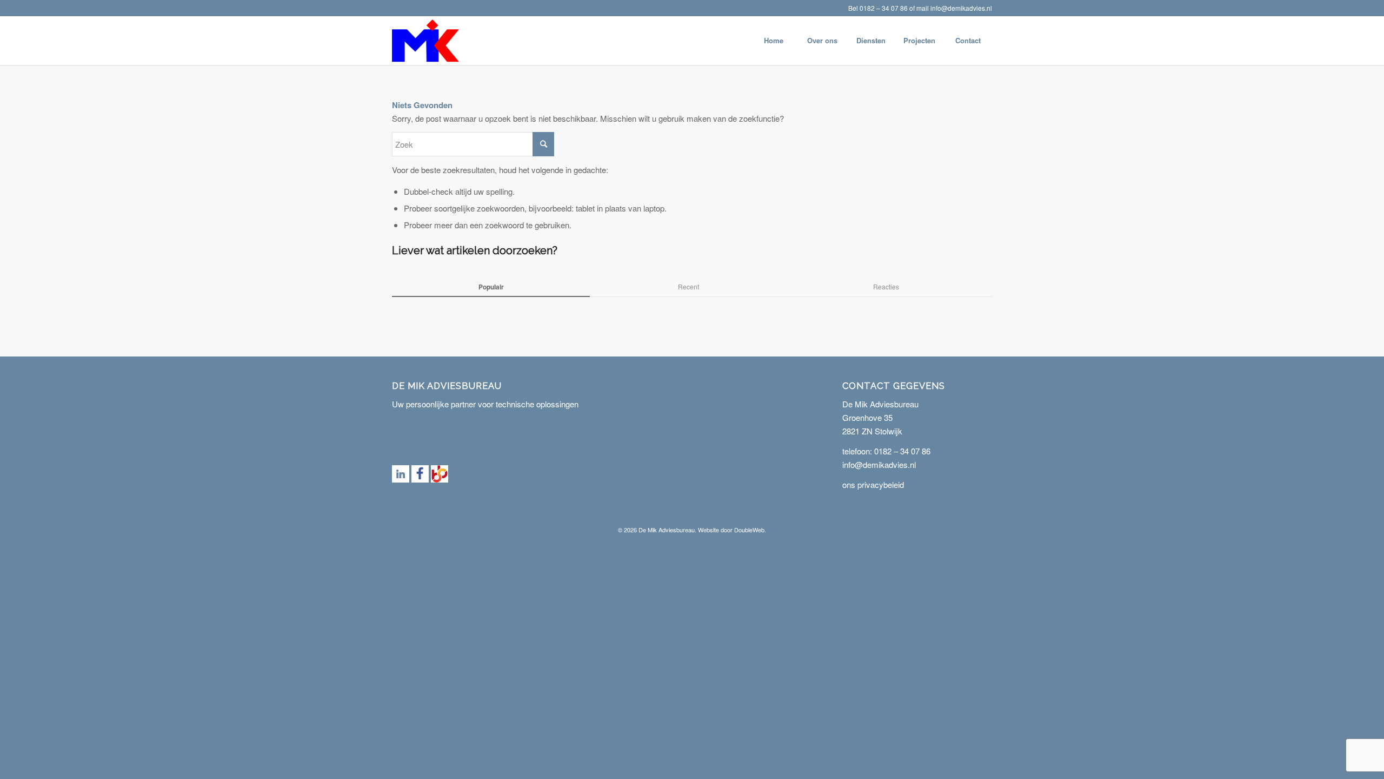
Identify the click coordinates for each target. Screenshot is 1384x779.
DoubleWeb (749, 529)
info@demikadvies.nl (961, 7)
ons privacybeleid (873, 484)
